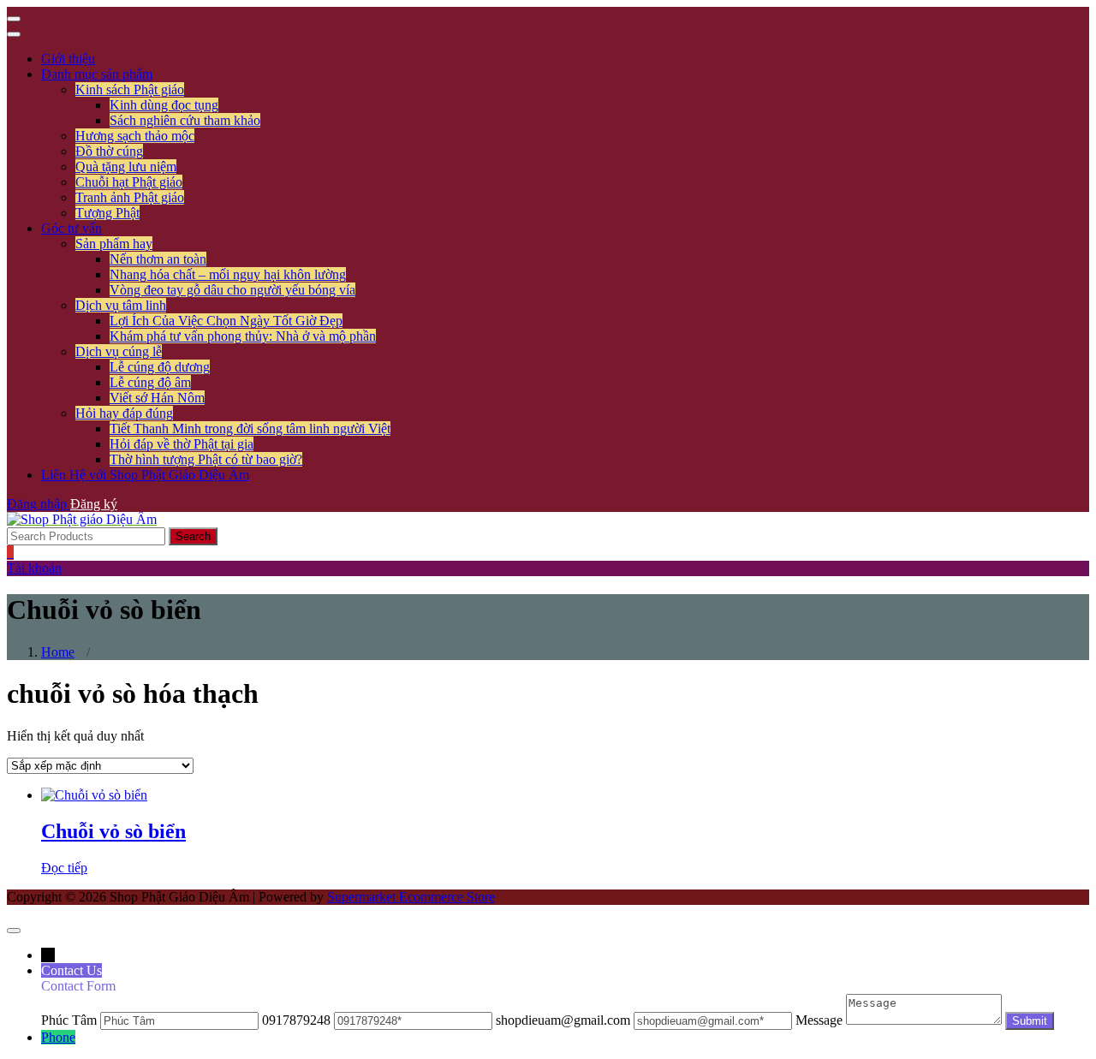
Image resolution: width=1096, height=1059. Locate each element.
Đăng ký (93, 504)
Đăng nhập (38, 504)
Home (57, 652)
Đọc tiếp (64, 867)
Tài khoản (34, 568)
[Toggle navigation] (14, 18)
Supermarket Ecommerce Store (411, 896)
